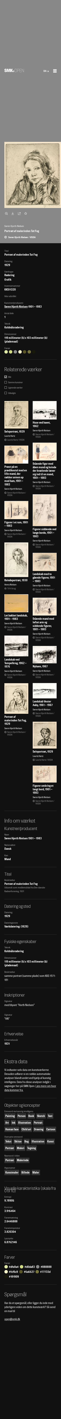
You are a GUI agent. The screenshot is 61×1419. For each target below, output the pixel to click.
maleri (20, 1148)
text (50, 1116)
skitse (18, 1141)
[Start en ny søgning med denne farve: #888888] (15, 352)
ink (13, 1122)
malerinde (23, 1160)
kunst (50, 1141)
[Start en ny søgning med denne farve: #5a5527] (24, 352)
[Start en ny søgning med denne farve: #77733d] (29, 352)
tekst (8, 1141)
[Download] (13, 213)
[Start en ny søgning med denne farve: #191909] (34, 352)
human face (12, 1129)
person (21, 1116)
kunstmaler (11, 1172)
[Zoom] (6, 213)
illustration (24, 1122)
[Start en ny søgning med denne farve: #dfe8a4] (6, 352)
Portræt (9, 1160)
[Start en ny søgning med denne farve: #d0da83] (10, 352)
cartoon (50, 1129)
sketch (41, 1116)
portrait (38, 1122)
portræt (9, 1148)
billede (25, 1172)
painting (10, 1116)
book (31, 1116)
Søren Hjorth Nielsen (16, 306)
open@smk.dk (12, 1319)
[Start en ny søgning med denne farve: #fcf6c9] (20, 352)
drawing (38, 1129)
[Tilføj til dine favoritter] (26, 213)
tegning (31, 1148)
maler (35, 1172)
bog (26, 1141)
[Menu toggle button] (55, 71)
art (7, 1122)
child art (26, 1129)
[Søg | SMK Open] (14, 71)
